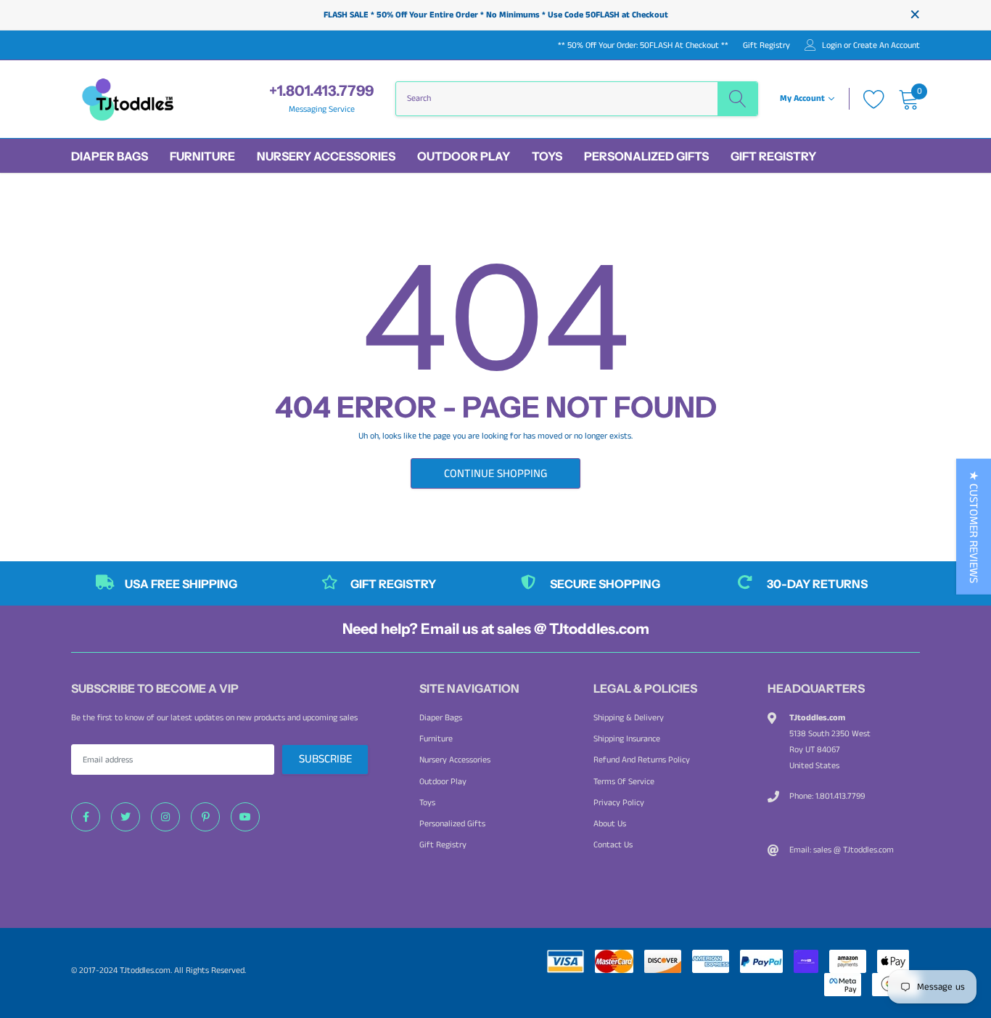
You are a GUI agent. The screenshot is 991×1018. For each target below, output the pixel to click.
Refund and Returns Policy (641, 760)
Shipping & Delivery (628, 718)
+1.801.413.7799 (321, 90)
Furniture (202, 156)
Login (832, 45)
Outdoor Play (463, 156)
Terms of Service (623, 781)
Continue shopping (495, 473)
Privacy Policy (618, 803)
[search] (737, 98)
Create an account (886, 45)
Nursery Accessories (326, 156)
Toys (547, 156)
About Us (609, 824)
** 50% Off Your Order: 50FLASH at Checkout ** (643, 45)
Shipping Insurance (626, 739)
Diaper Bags (109, 156)
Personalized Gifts (646, 156)
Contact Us (613, 845)
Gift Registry (766, 45)
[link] (85, 816)
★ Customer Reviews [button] (973, 527)
